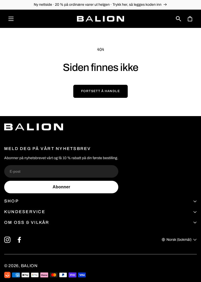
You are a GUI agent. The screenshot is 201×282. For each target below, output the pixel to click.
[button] (178, 19)
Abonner (61, 187)
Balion (29, 265)
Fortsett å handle (100, 91)
